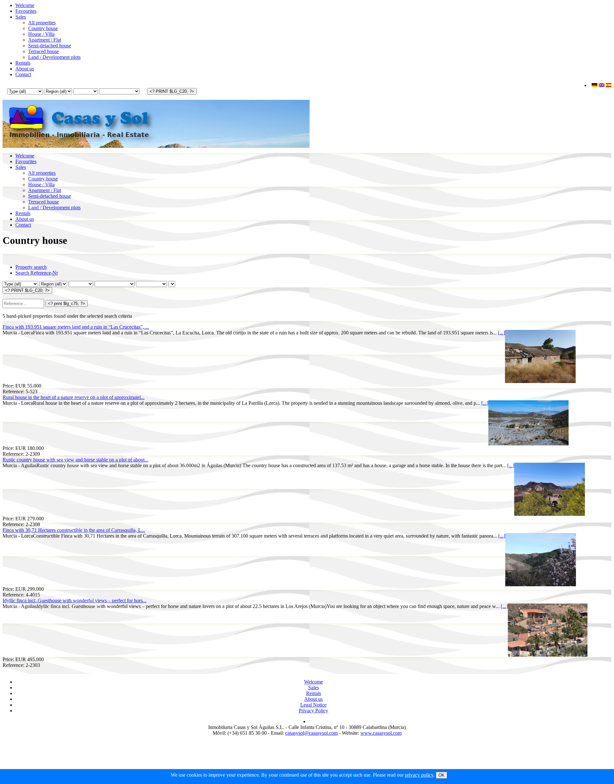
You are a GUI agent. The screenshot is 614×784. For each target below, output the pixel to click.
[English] (601, 85)
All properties (42, 22)
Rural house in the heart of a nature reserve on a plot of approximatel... (74, 397)
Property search (31, 267)
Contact (23, 74)
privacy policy (419, 775)
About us (24, 68)
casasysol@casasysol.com (311, 733)
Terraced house (43, 51)
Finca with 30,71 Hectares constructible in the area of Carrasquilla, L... (74, 530)
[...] (501, 332)
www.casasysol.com (381, 733)
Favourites (25, 11)
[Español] (608, 85)
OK (441, 775)
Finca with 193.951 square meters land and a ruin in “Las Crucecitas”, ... (76, 327)
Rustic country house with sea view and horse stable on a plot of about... (75, 459)
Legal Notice (313, 705)
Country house (43, 28)
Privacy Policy (313, 710)
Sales (20, 17)
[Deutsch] (594, 85)
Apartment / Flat (44, 40)
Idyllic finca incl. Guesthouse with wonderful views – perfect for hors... (74, 600)
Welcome (24, 5)
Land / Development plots (54, 57)
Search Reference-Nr (36, 273)
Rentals (22, 63)
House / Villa (41, 34)
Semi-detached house (49, 45)
